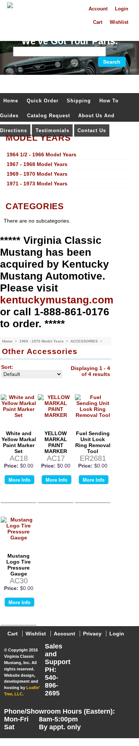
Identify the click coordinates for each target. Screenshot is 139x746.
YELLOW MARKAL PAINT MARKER (55, 442)
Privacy (92, 634)
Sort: (7, 367)
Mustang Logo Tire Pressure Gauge (18, 565)
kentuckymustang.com (56, 300)
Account (98, 9)
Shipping (79, 100)
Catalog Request (48, 115)
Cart (97, 22)
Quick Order (43, 100)
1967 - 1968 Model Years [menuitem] (37, 164)
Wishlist (119, 22)
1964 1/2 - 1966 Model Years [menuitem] (41, 154)
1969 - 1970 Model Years (42, 341)
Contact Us (91, 130)
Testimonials (52, 130)
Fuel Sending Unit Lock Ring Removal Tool (92, 442)
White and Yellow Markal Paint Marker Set (18, 442)
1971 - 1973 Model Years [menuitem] (37, 183)
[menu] (68, 169)
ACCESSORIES (84, 341)
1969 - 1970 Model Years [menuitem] (37, 174)
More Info (19, 480)
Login (121, 9)
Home (10, 100)
